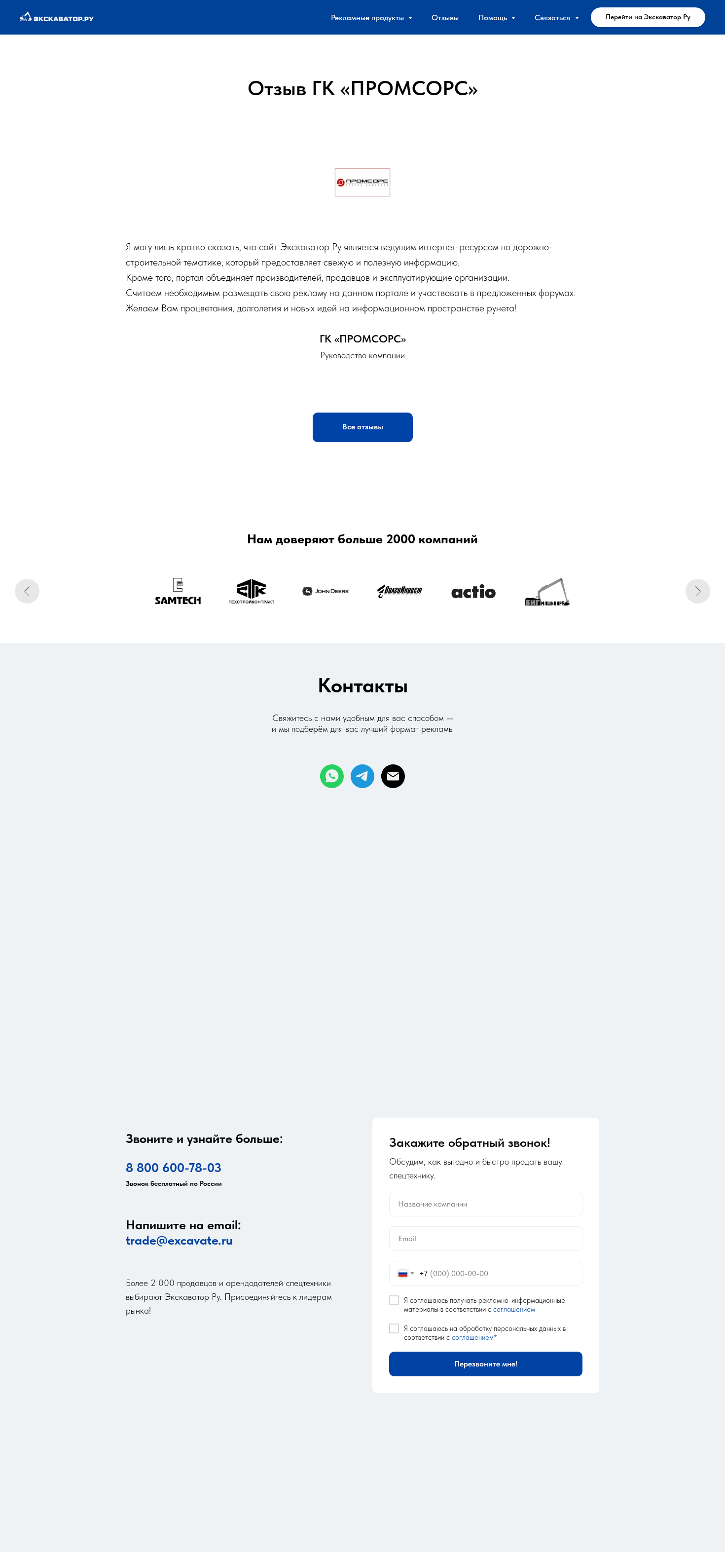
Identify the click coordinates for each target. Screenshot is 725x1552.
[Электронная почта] (393, 776)
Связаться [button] (554, 17)
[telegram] (362, 776)
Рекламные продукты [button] (368, 17)
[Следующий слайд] (698, 591)
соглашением (514, 1309)
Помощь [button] (493, 17)
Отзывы (445, 17)
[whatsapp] (332, 776)
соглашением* (474, 1337)
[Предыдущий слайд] (27, 591)
